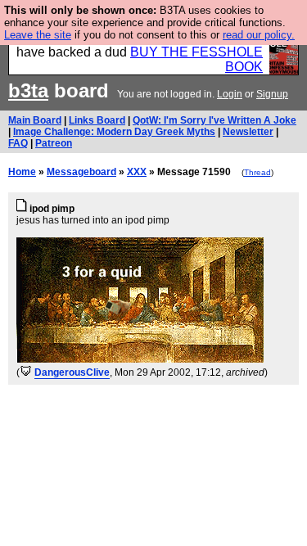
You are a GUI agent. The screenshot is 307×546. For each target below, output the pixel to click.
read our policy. (259, 35)
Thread (257, 172)
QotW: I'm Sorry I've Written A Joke (214, 120)
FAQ (18, 143)
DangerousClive (72, 372)
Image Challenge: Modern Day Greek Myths (114, 132)
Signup (272, 94)
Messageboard (81, 172)
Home (22, 172)
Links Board (97, 120)
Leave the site (37, 35)
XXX (137, 172)
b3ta (28, 90)
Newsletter (248, 132)
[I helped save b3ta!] (26, 372)
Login (229, 94)
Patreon (53, 143)
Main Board (34, 120)
